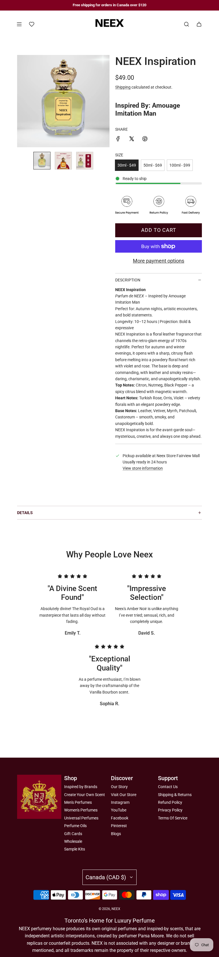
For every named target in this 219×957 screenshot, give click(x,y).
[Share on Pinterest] (145, 139)
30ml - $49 (126, 165)
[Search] (186, 24)
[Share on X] (131, 139)
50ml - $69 (152, 165)
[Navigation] (19, 24)
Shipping (123, 87)
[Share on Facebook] (118, 139)
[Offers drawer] (31, 24)
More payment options (158, 261)
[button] (21, 101)
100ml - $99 (179, 165)
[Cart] (199, 24)
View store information (143, 468)
